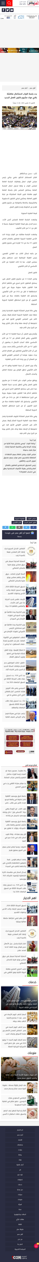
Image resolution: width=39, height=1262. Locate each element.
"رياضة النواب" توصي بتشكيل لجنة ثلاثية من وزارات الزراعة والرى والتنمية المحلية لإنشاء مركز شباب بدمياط (20, 447)
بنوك (20, 1159)
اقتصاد (20, 1140)
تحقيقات (20, 1179)
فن (20, 1169)
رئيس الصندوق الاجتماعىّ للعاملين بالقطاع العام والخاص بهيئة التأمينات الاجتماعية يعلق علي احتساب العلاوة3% (19, 468)
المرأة (20, 1204)
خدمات (20, 1184)
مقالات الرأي (20, 1219)
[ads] (19, 17)
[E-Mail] (19, 527)
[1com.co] (19, 1257)
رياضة (20, 1154)
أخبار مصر (20, 1135)
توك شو (20, 1174)
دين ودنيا (20, 1189)
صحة (20, 1209)
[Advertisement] (19, 151)
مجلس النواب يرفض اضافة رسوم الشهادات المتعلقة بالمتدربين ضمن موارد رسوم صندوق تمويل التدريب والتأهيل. (20, 458)
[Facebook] (33, 527)
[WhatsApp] (12, 527)
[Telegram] (5, 527)
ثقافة (20, 1224)
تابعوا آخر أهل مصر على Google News (18, 534)
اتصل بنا (20, 1244)
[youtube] (12, 10)
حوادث (20, 1149)
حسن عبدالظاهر (26, 173)
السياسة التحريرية (20, 1249)
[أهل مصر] (32, 3)
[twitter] (7, 10)
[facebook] (3, 10)
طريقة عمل (20, 1229)
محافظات (20, 1144)
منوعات (20, 1199)
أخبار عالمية (20, 1164)
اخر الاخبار (20, 1130)
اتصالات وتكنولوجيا (20, 1214)
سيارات (20, 1194)
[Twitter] (26, 527)
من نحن (20, 1239)
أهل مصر (20, 1234)
